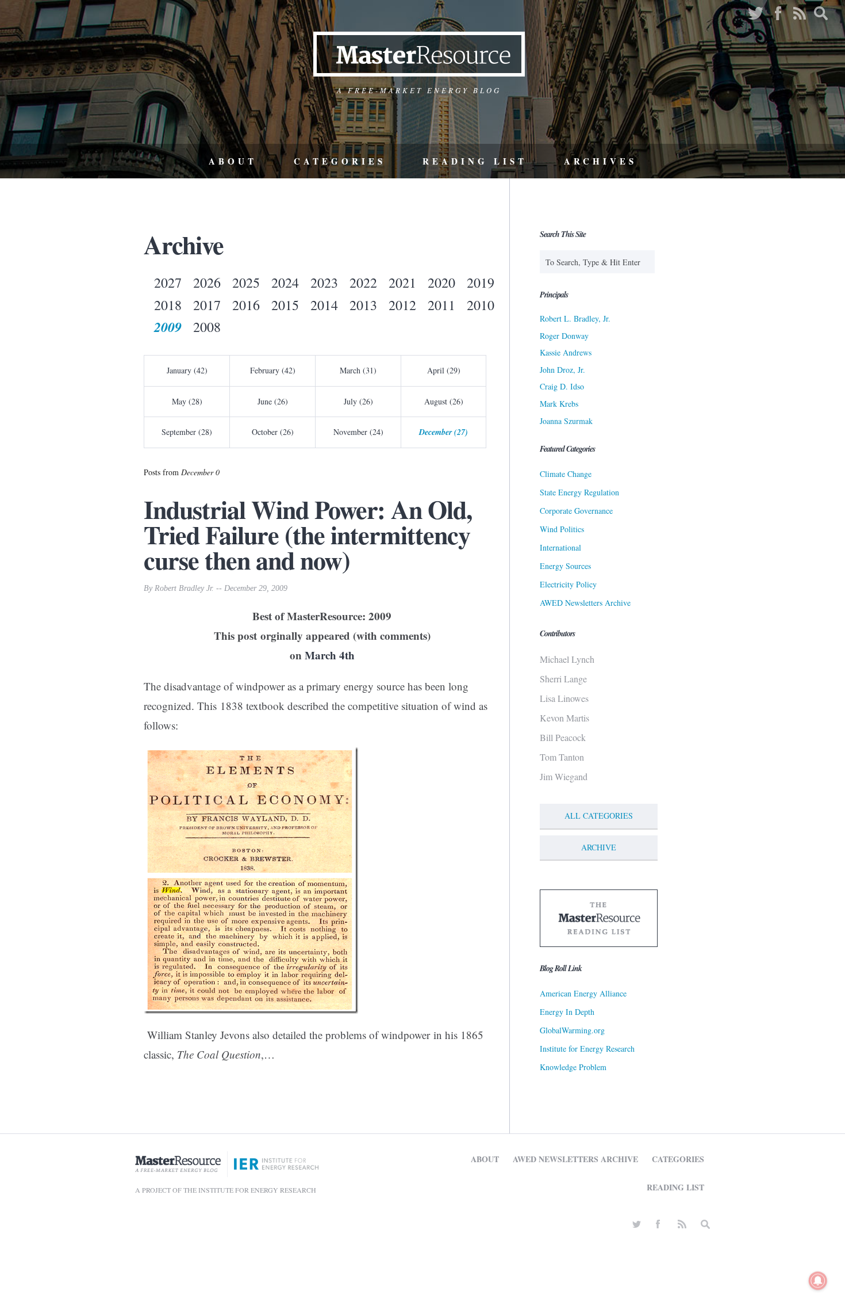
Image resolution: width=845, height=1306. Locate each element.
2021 (402, 282)
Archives (600, 161)
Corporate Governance (576, 510)
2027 (168, 282)
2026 (207, 282)
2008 (207, 327)
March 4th (330, 655)
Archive (598, 847)
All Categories (598, 815)
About (233, 161)
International (560, 547)
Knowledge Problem (573, 1066)
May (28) (187, 401)
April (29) (443, 370)
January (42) (187, 370)
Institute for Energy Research (587, 1048)
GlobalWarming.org (572, 1030)
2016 (246, 305)
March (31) (358, 370)
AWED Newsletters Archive (585, 602)
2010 (480, 305)
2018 (168, 305)
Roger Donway (564, 335)
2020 (441, 282)
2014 (324, 305)
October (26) (273, 431)
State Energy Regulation (579, 492)
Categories (340, 161)
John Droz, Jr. (562, 369)
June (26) (273, 401)
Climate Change (566, 473)
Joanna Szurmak (566, 420)
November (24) (358, 431)
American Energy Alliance (583, 993)
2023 (324, 282)
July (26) (358, 401)
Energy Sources (565, 565)
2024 (285, 282)
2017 (207, 305)
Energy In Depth (567, 1011)
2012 (402, 305)
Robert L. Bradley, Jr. (575, 318)
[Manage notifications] (818, 1280)
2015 (285, 305)
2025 (246, 282)
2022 (363, 282)
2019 (480, 282)
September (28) (187, 431)
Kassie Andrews (566, 352)
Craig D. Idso (562, 386)
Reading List (474, 161)
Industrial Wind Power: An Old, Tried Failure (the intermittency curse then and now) (308, 534)
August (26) (443, 401)
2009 (168, 327)
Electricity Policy (568, 584)
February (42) (272, 370)
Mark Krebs (559, 403)
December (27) (443, 432)
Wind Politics (562, 529)
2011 (441, 305)
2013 (363, 305)
